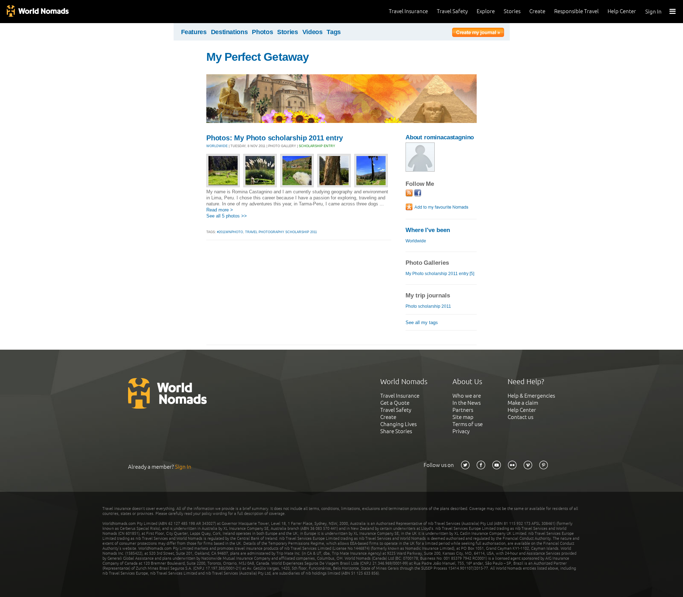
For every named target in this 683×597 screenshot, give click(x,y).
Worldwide (416, 240)
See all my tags (422, 322)
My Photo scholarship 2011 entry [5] (440, 273)
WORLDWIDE (217, 146)
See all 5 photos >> (226, 216)
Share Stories (396, 431)
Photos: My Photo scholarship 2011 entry (274, 138)
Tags (334, 32)
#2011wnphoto (230, 232)
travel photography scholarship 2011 (281, 232)
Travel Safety (452, 11)
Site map (462, 417)
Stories (512, 11)
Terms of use (467, 424)
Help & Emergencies (531, 396)
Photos (262, 32)
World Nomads (37, 11)
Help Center (622, 11)
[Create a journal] (478, 33)
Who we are (466, 396)
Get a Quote (394, 403)
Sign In (653, 12)
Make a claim (523, 403)
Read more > (219, 210)
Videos (312, 32)
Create (537, 11)
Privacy (461, 431)
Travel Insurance (408, 11)
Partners (462, 410)
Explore (486, 11)
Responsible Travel (576, 11)
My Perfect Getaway (257, 56)
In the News (466, 403)
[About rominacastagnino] (420, 170)
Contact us (520, 417)
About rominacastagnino (440, 137)
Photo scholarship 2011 (428, 306)
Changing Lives (398, 424)
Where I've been (428, 230)
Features (194, 32)
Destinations (229, 32)
